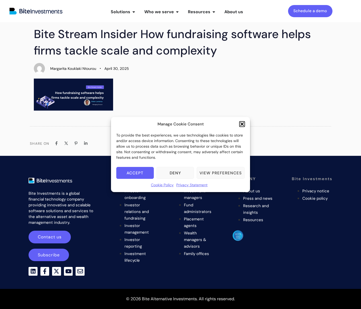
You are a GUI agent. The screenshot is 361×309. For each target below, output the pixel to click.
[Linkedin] (33, 271)
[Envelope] (80, 271)
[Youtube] (68, 271)
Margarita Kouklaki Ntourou (73, 68)
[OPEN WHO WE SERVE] (177, 12)
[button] (242, 124)
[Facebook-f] (44, 271)
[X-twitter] (56, 271)
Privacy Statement (191, 185)
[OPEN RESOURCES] (214, 12)
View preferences (221, 173)
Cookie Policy (162, 185)
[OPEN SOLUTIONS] (134, 12)
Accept (135, 173)
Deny (175, 173)
